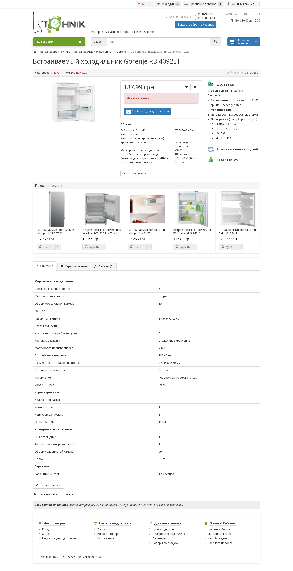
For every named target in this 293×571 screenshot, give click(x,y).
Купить (47, 247)
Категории (45, 41)
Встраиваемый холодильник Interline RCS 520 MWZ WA (101, 231)
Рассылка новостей (221, 543)
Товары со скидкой (165, 543)
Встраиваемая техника (55, 51)
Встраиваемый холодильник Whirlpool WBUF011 (147, 231)
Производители (163, 529)
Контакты (104, 529)
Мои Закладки (217, 538)
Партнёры (159, 538)
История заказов (219, 534)
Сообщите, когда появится (150, 111)
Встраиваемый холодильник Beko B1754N (238, 231)
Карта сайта (105, 538)
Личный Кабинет (219, 529)
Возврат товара (108, 534)
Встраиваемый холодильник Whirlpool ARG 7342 (56, 231)
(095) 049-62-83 (205, 14)
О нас (46, 534)
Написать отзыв (50, 485)
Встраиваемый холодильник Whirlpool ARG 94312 (192, 231)
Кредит (47, 529)
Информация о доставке (59, 538)
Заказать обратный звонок (196, 24)
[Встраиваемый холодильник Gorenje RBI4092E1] (73, 102)
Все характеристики (134, 173)
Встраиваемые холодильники (93, 51)
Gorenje (122, 51)
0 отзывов (251, 72)
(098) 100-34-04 (205, 18)
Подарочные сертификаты (170, 534)
